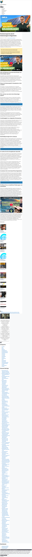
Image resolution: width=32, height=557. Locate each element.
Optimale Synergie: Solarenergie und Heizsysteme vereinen (5, 427)
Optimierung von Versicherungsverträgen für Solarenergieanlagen (5, 537)
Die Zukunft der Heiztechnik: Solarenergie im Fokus (5, 486)
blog (2, 347)
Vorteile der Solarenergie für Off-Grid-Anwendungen (6, 518)
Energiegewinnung (5, 351)
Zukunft (3, 12)
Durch (2, 311)
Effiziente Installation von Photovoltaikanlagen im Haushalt (6, 374)
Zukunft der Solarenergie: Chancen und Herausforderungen (5, 459)
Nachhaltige (4, 356)
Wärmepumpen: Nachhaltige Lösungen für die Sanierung (5, 500)
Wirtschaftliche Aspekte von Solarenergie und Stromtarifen (5, 430)
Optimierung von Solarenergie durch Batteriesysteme (5, 503)
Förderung (3, 353)
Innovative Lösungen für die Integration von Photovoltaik (5, 412)
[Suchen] (0, 342)
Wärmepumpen (4, 365)
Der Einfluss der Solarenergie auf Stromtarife (4, 506)
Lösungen (3, 355)
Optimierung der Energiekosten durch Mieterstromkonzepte (5, 469)
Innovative (3, 354)
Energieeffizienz (4, 10)
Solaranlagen (4, 360)
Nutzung (3, 357)
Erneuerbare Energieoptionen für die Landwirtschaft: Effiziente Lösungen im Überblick (5, 465)
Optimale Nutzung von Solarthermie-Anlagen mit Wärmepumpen (5, 433)
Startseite (3, 8)
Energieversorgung (5, 352)
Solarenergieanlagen (5, 362)
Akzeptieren (5, 555)
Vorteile (3, 364)
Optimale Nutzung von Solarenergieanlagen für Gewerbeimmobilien (5, 389)
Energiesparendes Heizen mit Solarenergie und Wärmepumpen (5, 476)
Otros (3, 359)
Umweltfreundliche (5, 363)
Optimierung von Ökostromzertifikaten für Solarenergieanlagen (6, 424)
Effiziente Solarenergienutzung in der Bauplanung (5, 489)
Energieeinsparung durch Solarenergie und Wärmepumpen (6, 436)
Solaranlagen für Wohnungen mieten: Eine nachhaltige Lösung (10, 312)
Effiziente (3, 349)
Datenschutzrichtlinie (5, 546)
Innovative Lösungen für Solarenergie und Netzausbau (5, 456)
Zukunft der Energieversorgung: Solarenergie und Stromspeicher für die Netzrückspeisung (5, 529)
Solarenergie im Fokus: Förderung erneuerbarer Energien (5, 398)
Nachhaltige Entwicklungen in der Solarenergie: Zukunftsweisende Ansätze (5, 496)
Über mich (3, 13)
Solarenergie (4, 11)
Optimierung (4, 358)
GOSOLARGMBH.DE (3, 4)
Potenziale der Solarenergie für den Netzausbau (5, 453)
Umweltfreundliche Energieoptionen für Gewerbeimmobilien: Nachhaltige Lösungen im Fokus (5, 514)
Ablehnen (2, 555)
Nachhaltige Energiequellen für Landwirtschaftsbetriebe (6, 492)
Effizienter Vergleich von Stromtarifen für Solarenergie (5, 521)
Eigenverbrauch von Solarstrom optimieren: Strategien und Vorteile (5, 371)
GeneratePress (15, 549)
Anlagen (3, 9)
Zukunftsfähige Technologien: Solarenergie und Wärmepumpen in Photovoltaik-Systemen (5, 420)
